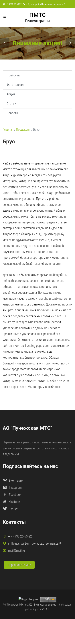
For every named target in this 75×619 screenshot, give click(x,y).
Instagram (15, 487)
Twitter (13, 509)
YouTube (14, 502)
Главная (8, 129)
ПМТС (37, 15)
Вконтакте (16, 480)
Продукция (23, 129)
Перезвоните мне (19, 565)
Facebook (15, 495)
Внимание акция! (37, 43)
